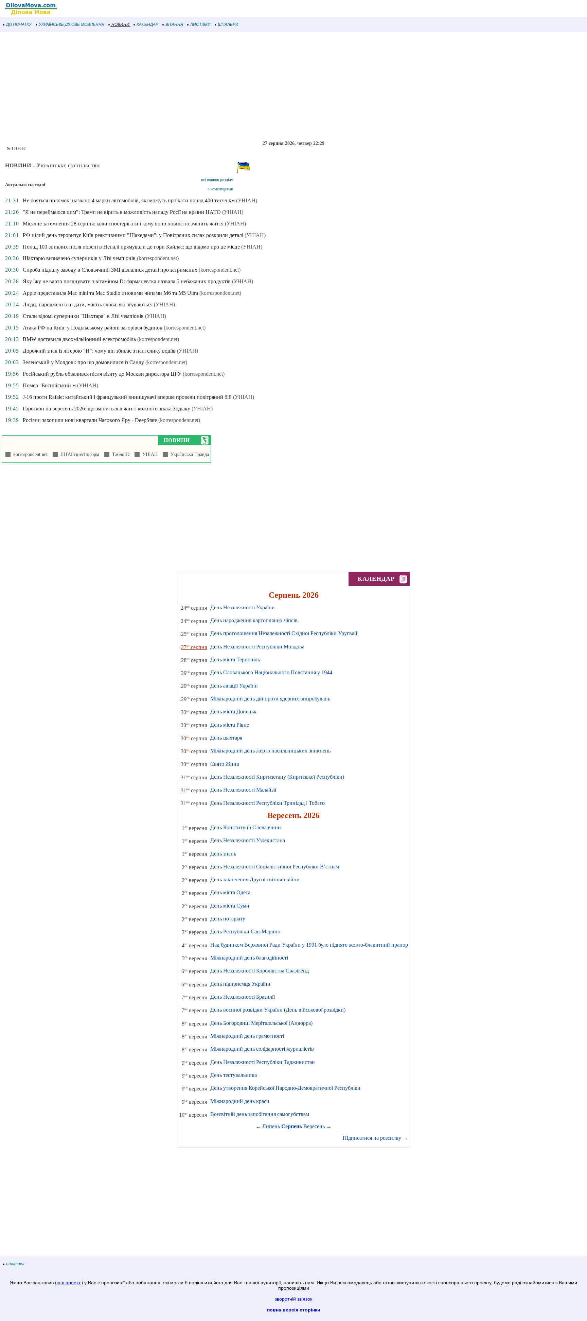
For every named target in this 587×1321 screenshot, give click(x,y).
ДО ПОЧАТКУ (19, 24)
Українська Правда (188, 454)
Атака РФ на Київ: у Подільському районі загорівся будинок (92, 328)
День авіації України (234, 686)
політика (15, 1263)
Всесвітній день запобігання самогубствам (259, 1114)
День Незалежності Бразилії (242, 997)
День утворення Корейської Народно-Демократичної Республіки (285, 1088)
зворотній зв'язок (293, 1299)
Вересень (314, 1126)
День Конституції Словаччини (245, 827)
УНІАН (149, 454)
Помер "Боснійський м (49, 385)
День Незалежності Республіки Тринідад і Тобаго (267, 803)
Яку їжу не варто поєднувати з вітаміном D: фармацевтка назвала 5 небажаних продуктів (127, 281)
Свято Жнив (224, 764)
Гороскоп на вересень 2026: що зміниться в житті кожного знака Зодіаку (106, 408)
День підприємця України (240, 984)
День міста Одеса (230, 892)
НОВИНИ (120, 24)
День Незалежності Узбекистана (247, 840)
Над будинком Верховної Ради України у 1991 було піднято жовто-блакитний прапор (309, 945)
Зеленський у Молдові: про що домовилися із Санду (83, 362)
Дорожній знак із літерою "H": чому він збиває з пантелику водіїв (99, 351)
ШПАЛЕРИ (228, 24)
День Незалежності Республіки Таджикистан (262, 1062)
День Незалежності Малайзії (243, 790)
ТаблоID (119, 454)
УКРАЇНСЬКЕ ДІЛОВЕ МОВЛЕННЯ (71, 24)
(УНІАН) (246, 200)
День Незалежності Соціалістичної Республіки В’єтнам (274, 866)
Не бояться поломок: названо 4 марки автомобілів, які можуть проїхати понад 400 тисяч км (129, 200)
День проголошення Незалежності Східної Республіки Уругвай (283, 633)
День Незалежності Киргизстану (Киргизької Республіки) (277, 777)
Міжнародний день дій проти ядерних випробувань (270, 698)
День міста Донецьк (233, 711)
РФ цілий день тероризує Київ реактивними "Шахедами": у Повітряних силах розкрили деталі (133, 235)
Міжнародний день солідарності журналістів (262, 1049)
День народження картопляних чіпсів (254, 620)
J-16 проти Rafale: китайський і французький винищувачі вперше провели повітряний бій (127, 397)
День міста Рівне (229, 725)
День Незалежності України (242, 607)
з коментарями (220, 189)
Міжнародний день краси (239, 1101)
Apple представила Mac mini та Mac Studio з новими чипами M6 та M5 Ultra (110, 293)
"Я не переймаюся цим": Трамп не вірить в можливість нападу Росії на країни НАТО (122, 212)
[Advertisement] (204, 86)
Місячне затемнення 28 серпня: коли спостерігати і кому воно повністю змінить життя (123, 223)
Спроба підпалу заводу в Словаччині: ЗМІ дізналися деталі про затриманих (110, 270)
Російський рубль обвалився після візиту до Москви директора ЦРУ (102, 374)
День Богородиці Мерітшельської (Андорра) (261, 1023)
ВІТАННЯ (174, 24)
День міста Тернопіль (235, 659)
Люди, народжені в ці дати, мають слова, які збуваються (88, 304)
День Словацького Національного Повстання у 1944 (271, 672)
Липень (271, 1126)
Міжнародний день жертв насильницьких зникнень (270, 750)
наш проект (68, 1282)
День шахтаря (226, 738)
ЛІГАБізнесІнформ (78, 454)
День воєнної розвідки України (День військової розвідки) (277, 1010)
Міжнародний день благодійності (249, 958)
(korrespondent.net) (158, 258)
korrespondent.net (29, 454)
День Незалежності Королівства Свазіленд (259, 970)
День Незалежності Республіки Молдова (257, 646)
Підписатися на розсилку (375, 1138)
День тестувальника (233, 1075)
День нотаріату (227, 918)
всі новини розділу (217, 179)
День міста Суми (229, 906)
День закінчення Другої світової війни (255, 879)
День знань (223, 854)
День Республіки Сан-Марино (245, 931)
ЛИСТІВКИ (200, 24)
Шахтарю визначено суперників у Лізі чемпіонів (79, 258)
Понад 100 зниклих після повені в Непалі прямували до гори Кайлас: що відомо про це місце (131, 247)
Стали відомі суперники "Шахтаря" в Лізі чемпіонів (83, 316)
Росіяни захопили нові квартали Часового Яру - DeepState (90, 420)
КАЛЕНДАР (147, 24)
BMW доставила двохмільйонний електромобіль (79, 339)
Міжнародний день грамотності (247, 1036)
